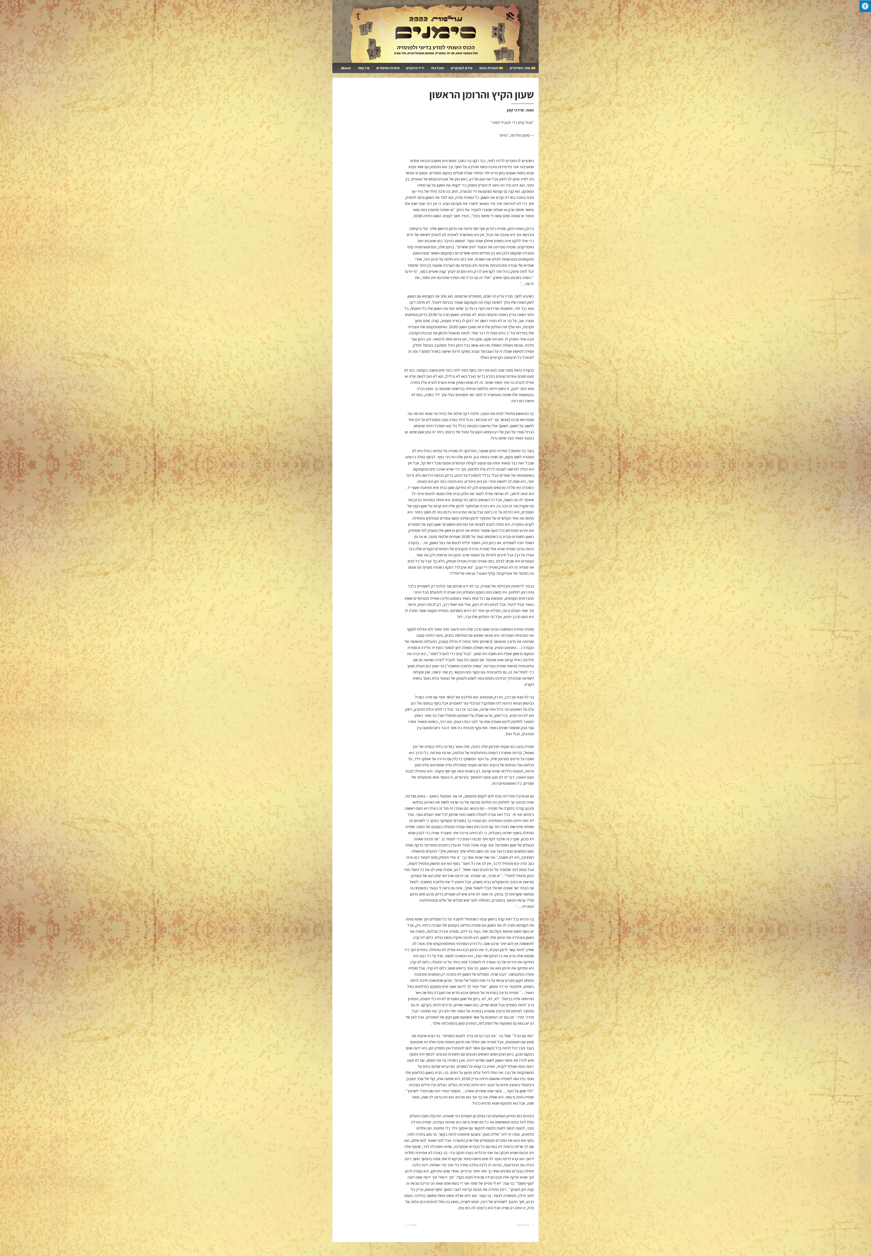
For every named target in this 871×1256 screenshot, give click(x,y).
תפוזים (413, 1225)
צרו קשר (364, 68)
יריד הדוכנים (415, 68)
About (346, 68)
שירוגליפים (523, 1225)
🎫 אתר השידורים (523, 68)
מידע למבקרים (461, 68)
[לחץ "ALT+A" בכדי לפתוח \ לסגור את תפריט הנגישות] (865, 6)
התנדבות (437, 68)
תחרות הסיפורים (388, 68)
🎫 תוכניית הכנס (491, 68)
